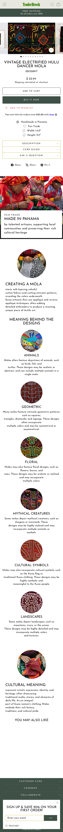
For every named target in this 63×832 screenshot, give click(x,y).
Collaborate (31, 795)
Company (31, 788)
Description (31, 143)
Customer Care (30, 781)
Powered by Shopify (31, 829)
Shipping (19, 82)
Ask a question (31, 155)
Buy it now (31, 100)
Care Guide (31, 149)
